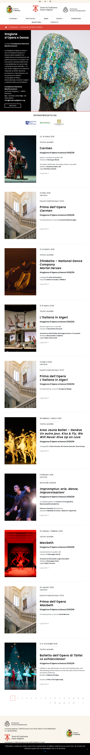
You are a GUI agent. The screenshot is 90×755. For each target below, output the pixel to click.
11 (59, 698)
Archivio (12, 106)
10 (55, 698)
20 (64, 703)
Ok (45, 751)
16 (83, 698)
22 (74, 703)
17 (50, 703)
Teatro (59, 19)
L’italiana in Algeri (54, 317)
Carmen (46, 148)
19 (59, 703)
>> (83, 703)
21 (69, 703)
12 (64, 698)
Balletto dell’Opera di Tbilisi (61, 657)
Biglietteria (36, 22)
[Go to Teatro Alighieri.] (6, 27)
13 (69, 698)
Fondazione (76, 19)
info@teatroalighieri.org (15, 100)
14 (73, 698)
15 (78, 698)
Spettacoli (30, 19)
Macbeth (47, 543)
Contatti (54, 22)
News (46, 19)
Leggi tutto (44, 173)
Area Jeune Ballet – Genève (61, 433)
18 (55, 703)
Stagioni (13, 19)
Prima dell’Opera (53, 209)
